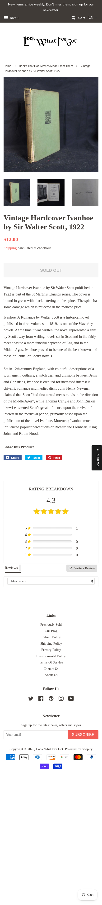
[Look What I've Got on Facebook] (41, 699)
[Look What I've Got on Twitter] (30, 699)
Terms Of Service (51, 662)
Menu (14, 17)
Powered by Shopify (79, 749)
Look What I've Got (49, 749)
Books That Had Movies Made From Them (46, 66)
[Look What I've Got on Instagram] (61, 699)
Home (7, 66)
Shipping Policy (51, 643)
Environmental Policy (51, 656)
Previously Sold (51, 624)
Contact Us (51, 669)
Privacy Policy (51, 650)
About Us (51, 675)
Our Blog (51, 631)
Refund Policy (51, 637)
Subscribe (83, 735)
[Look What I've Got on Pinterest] (51, 699)
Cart (81, 18)
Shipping (10, 248)
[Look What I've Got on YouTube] (71, 699)
